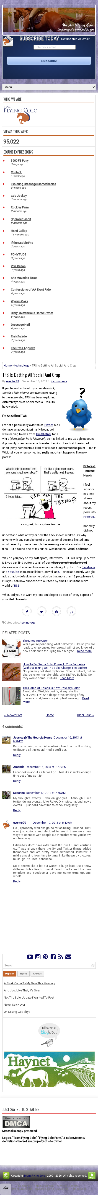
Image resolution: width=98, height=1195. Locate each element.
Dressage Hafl (20, 324)
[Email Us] (68, 958)
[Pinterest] (45, 958)
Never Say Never (14, 1004)
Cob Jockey (19, 195)
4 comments (59, 381)
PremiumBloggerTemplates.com (32, 1188)
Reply (17, 755)
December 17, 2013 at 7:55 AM (46, 793)
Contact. (16, 172)
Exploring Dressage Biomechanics (33, 184)
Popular (9, 973)
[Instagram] (37, 958)
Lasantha (73, 1185)
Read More (84, 651)
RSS (17, 585)
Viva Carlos (18, 266)
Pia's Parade (19, 336)
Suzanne (19, 793)
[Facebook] (53, 958)
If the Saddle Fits (22, 242)
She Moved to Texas (24, 278)
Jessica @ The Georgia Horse (32, 737)
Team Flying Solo (34, 1175)
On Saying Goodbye (17, 1011)
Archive (37, 973)
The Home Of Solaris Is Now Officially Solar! (51, 688)
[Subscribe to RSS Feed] (60, 958)
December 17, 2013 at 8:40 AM (52, 822)
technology (21, 365)
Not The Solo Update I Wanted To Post (29, 997)
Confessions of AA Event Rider (31, 289)
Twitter (48, 425)
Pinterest (89, 516)
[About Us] (20, 123)
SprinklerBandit (21, 219)
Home (8, 365)
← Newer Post (13, 715)
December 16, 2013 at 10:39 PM (46, 767)
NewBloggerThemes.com (70, 1188)
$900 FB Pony (19, 160)
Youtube (13, 572)
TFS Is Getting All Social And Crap (31, 374)
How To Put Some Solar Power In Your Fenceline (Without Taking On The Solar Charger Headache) (55, 666)
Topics (23, 973)
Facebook (88, 567)
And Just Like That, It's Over (22, 990)
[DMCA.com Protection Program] (16, 1127)
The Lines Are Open (35, 640)
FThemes (37, 1185)
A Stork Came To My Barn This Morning (29, 983)
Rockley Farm (20, 207)
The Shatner (43, 434)
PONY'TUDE (18, 254)
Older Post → (85, 715)
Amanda (18, 767)
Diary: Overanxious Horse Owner (32, 313)
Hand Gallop (19, 230)
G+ (60, 572)
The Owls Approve (23, 348)
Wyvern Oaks (19, 301)
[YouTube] (30, 958)
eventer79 (12, 381)
